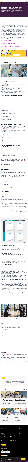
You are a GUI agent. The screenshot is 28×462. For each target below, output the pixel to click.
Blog (10, 428)
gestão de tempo (9, 354)
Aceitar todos (23, 459)
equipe (20, 256)
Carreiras (20, 429)
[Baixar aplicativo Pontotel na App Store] (8, 452)
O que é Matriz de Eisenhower (6, 40)
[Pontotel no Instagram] (5, 450)
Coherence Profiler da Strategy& (9, 283)
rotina (2, 30)
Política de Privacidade (5, 460)
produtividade (7, 85)
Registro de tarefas (5, 331)
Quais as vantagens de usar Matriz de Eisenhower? (9, 43)
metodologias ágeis (17, 103)
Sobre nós (20, 428)
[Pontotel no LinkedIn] (2, 450)
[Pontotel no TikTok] (1, 450)
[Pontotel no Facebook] (6, 450)
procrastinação (8, 203)
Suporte (2, 440)
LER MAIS (3, 421)
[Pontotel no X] (7, 450)
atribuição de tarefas (4, 128)
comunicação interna (9, 110)
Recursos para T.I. (3, 433)
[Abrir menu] (26, 1)
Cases (19, 433)
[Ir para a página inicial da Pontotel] (3, 1)
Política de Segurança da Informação (13, 440)
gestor (24, 160)
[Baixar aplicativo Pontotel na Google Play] (3, 452)
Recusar (19, 459)
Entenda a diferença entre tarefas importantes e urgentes (10, 46)
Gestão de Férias (3, 434)
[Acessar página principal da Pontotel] (5, 456)
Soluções (2, 428)
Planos (2, 429)
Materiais (11, 429)
